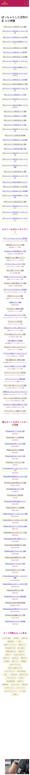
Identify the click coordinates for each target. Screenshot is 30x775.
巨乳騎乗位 (23, 661)
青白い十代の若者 (21, 671)
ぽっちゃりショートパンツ (10, 691)
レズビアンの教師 (6, 638)
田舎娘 (15, 694)
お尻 (19, 641)
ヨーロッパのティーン (10, 671)
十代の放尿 (6, 661)
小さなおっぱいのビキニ (19, 654)
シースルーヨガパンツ (11, 677)
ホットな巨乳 (22, 691)
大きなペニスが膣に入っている (15, 668)
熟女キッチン (6, 658)
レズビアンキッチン (9, 687)
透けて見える (15, 658)
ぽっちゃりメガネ (15, 684)
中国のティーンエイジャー (10, 644)
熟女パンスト (15, 661)
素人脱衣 (16, 638)
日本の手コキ (20, 681)
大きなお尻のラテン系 (10, 648)
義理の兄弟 (24, 684)
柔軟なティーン (22, 644)
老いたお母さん (21, 648)
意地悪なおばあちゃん (11, 651)
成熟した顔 (23, 658)
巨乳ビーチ (8, 654)
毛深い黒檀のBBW (11, 681)
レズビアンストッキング (15, 664)
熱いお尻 (21, 677)
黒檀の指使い (5, 684)
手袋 (5, 674)
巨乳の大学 (24, 638)
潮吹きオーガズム (23, 674)
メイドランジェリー (20, 687)
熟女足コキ (21, 651)
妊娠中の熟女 (11, 641)
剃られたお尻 (14, 674)
